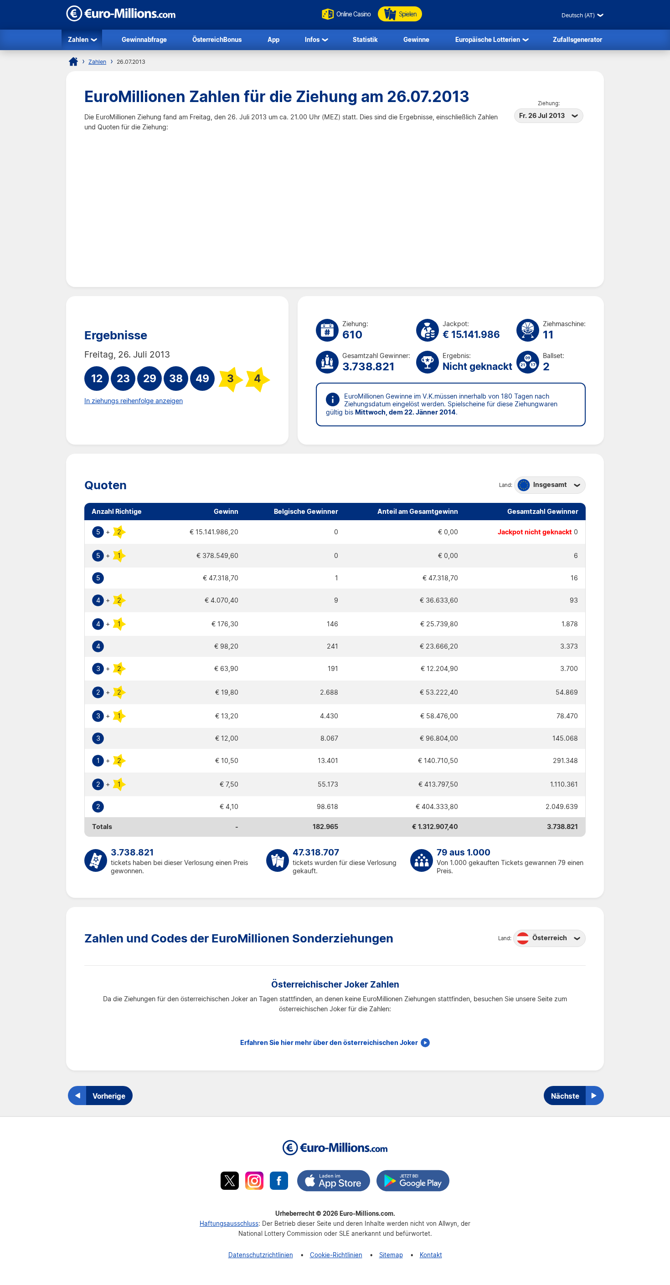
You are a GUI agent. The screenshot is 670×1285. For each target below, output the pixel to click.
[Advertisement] (335, 200)
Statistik (365, 39)
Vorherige (109, 1096)
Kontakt (431, 1255)
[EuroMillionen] (120, 19)
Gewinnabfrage (144, 39)
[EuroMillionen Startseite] (73, 61)
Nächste (565, 1096)
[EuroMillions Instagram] (254, 1182)
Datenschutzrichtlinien (260, 1255)
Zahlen (78, 39)
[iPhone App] (333, 1182)
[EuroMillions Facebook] (279, 1182)
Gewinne (416, 39)
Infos (312, 39)
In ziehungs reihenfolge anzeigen (133, 401)
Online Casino (353, 14)
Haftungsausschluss (229, 1223)
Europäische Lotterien (487, 39)
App (273, 39)
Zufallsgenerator (577, 39)
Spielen (408, 14)
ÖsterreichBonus (217, 39)
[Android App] (413, 1182)
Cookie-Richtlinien (336, 1255)
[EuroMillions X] (229, 1182)
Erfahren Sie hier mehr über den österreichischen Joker (329, 1043)
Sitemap (391, 1255)
